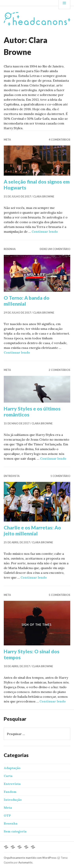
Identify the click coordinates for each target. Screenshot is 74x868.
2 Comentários (59, 369)
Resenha (10, 249)
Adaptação (12, 768)
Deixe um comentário (55, 249)
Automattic (25, 862)
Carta (8, 776)
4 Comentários (59, 139)
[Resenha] (33, 847)
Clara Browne (43, 196)
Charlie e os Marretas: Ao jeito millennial (32, 530)
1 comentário (60, 476)
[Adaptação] (6, 847)
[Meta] (26, 847)
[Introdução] (12, 847)
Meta (7, 139)
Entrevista (12, 476)
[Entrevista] (19, 847)
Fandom (10, 792)
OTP (7, 815)
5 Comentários (59, 594)
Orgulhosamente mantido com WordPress (30, 857)
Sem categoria (15, 831)
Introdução (13, 800)
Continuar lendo (45, 232)
